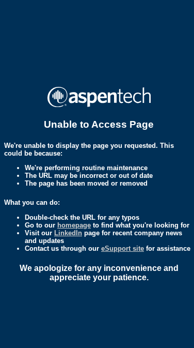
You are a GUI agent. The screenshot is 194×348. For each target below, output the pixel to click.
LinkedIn (68, 233)
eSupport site (122, 248)
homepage (74, 225)
